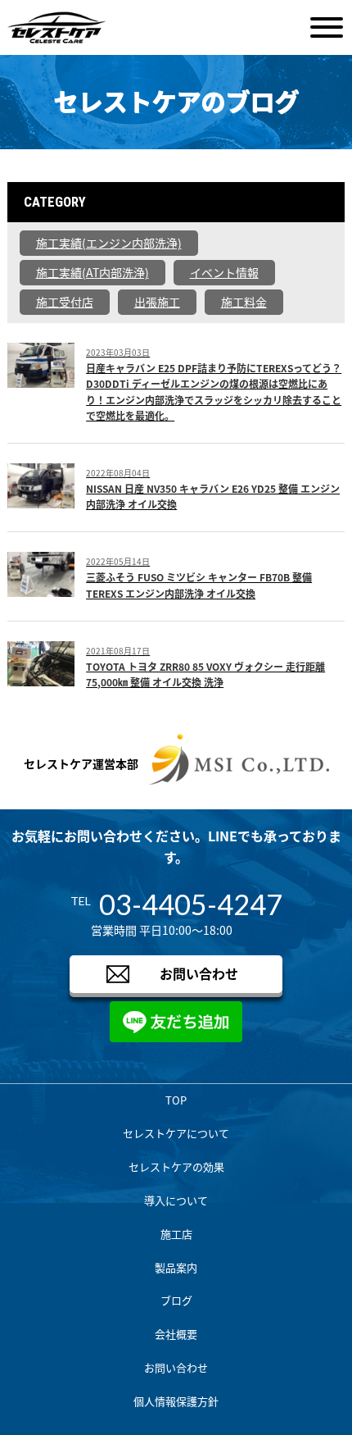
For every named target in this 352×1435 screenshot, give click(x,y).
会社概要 (176, 1334)
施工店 (176, 1233)
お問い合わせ (199, 973)
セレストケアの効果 (176, 1166)
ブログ (176, 1300)
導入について (176, 1200)
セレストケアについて (176, 1133)
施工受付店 (64, 302)
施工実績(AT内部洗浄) (92, 272)
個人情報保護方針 (176, 1401)
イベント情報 (224, 272)
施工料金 (244, 302)
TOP (176, 1100)
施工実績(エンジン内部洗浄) (109, 243)
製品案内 (176, 1267)
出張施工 (157, 302)
